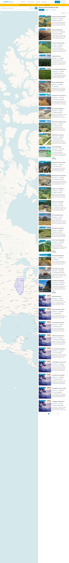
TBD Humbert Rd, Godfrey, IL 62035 (58, 135)
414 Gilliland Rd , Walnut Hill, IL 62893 (58, 401)
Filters (54, 9)
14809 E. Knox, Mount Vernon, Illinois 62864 (58, 336)
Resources (44, 1)
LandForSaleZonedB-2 (56, 146)
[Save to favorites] (48, 16)
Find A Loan (38, 1)
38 (57, 413)
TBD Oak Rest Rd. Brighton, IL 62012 (58, 109)
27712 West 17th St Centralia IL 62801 (58, 375)
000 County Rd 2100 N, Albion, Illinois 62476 (58, 323)
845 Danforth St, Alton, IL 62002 (58, 162)
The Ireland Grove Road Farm (58, 280)
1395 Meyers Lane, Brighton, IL (58, 188)
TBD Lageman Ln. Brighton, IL (58, 228)
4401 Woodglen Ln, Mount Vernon (59, 362)
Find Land (23, 1)
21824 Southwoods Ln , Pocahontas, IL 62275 (57, 296)
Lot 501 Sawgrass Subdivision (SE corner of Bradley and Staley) (59, 69)
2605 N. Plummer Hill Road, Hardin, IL (59, 122)
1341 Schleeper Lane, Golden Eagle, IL (58, 269)
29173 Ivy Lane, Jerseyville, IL (58, 201)
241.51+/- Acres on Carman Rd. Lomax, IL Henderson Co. (58, 240)
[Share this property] (50, 16)
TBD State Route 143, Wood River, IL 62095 (59, 176)
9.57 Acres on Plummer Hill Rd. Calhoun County (58, 43)
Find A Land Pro (31, 1)
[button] (1, 12)
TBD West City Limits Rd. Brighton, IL (59, 17)
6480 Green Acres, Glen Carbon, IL (59, 95)
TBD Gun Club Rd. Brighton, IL (58, 82)
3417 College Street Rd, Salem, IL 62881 (59, 349)
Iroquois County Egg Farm (57, 29)
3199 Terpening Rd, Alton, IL (57, 215)
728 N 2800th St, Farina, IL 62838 (59, 388)
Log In (63, 1)
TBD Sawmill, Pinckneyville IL (58, 255)
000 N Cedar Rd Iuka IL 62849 (58, 309)
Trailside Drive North (56, 56)
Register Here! (47, 4)
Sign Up (57, 1)
